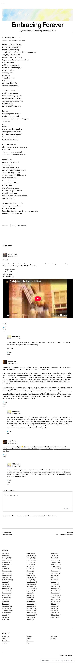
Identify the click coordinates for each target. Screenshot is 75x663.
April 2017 (29, 573)
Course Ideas (5, 641)
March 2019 (5, 604)
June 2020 (5, 582)
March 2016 (30, 602)
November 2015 (31, 610)
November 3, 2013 (16, 339)
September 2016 (31, 588)
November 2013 (55, 595)
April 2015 (53, 558)
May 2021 (5, 566)
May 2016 (29, 597)
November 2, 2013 (7, 40)
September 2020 (6, 580)
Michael (15, 40)
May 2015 (53, 555)
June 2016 (29, 595)
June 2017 (29, 569)
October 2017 (30, 560)
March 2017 (30, 575)
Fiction (28, 638)
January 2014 (54, 591)
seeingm (10, 254)
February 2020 (6, 588)
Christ (3, 638)
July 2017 (29, 566)
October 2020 (5, 577)
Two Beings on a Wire (8, 533)
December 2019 (6, 593)
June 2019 (5, 599)
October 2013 (54, 597)
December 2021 (6, 562)
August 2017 (30, 564)
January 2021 (5, 573)
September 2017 (31, 562)
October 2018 (5, 608)
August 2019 (5, 597)
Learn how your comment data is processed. (42, 516)
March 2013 (54, 612)
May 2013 (53, 608)
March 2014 (54, 586)
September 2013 (55, 599)
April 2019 (5, 602)
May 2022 (5, 553)
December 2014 (55, 566)
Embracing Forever (37, 25)
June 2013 (54, 606)
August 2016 (30, 591)
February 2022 (6, 558)
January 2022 (5, 560)
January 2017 (30, 580)
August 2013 (54, 602)
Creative (4, 643)
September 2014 (55, 573)
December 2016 (31, 582)
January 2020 (5, 591)
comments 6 (22, 40)
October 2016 (30, 586)
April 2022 (5, 555)
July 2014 (53, 577)
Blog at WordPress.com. (66, 655)
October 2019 (5, 595)
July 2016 (29, 593)
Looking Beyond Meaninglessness (64, 533)
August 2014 (54, 575)
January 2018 (30, 558)
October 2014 (54, 571)
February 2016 (30, 604)
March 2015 (54, 560)
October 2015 (30, 612)
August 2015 (30, 617)
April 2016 (29, 599)
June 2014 (54, 580)
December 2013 (55, 593)
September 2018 (6, 610)
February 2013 (55, 615)
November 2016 (31, 584)
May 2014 (53, 582)
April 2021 (5, 569)
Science (53, 638)
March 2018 (30, 553)
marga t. (10, 361)
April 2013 (53, 610)
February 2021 (6, 571)
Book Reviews (6, 636)
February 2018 (30, 555)
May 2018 (5, 617)
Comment (66, 508)
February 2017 (30, 577)
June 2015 (54, 553)
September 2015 (31, 615)
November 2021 (6, 564)
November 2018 (6, 606)
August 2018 (5, 612)
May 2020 (5, 584)
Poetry (28, 643)
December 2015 (31, 608)
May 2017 (29, 571)
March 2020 (5, 586)
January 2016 (30, 606)
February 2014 (55, 588)
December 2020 (6, 575)
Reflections (54, 636)
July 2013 (53, 604)
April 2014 (53, 584)
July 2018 (4, 615)
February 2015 (55, 562)
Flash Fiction (30, 641)
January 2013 (54, 617)
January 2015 (54, 564)
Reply (4, 329)
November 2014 (55, 569)
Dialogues (29, 636)
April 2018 (5, 619)
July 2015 (29, 619)
